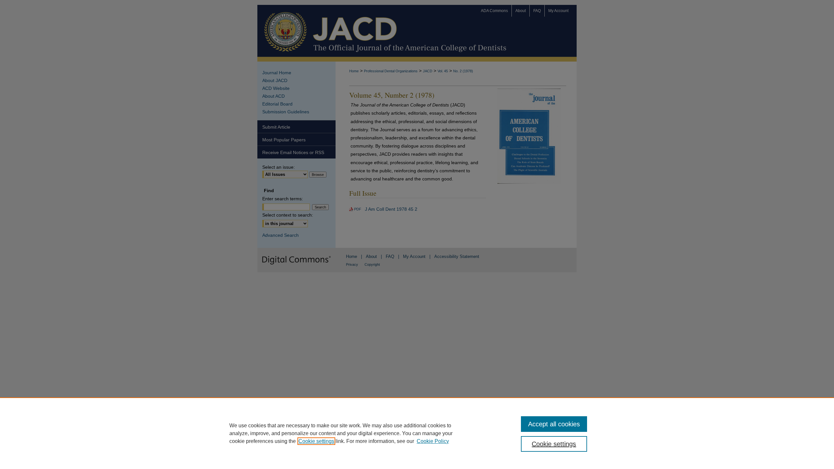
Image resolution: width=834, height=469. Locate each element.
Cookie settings (316, 441)
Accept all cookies (554, 424)
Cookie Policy (433, 441)
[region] (417, 433)
